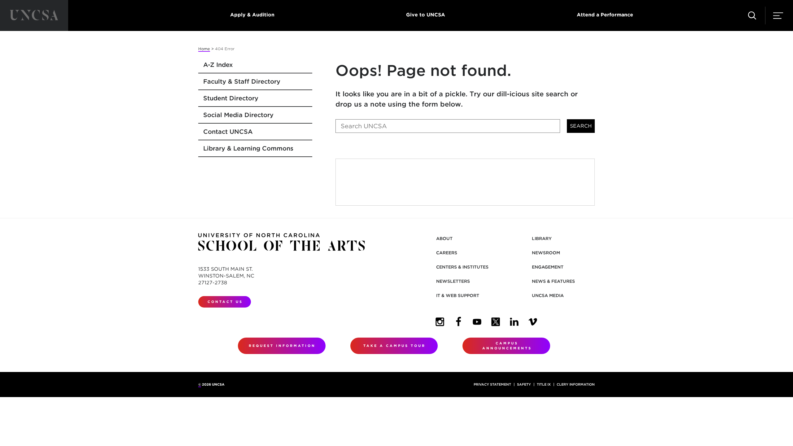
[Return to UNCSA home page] (34, 15)
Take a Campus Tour (394, 345)
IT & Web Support (457, 295)
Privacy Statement (492, 384)
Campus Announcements (507, 346)
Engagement (547, 267)
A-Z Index (218, 64)
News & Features (553, 281)
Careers (446, 252)
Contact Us (225, 302)
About (444, 238)
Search (581, 126)
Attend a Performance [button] (605, 15)
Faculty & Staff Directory (241, 81)
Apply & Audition (252, 15)
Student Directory (230, 98)
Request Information (282, 345)
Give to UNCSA (425, 15)
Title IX (544, 384)
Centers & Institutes (462, 267)
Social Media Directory (238, 115)
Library (542, 238)
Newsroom (546, 252)
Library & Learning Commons (248, 148)
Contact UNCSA (228, 131)
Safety (524, 384)
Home (204, 48)
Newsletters (453, 281)
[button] (752, 15)
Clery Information (576, 384)
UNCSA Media (548, 295)
